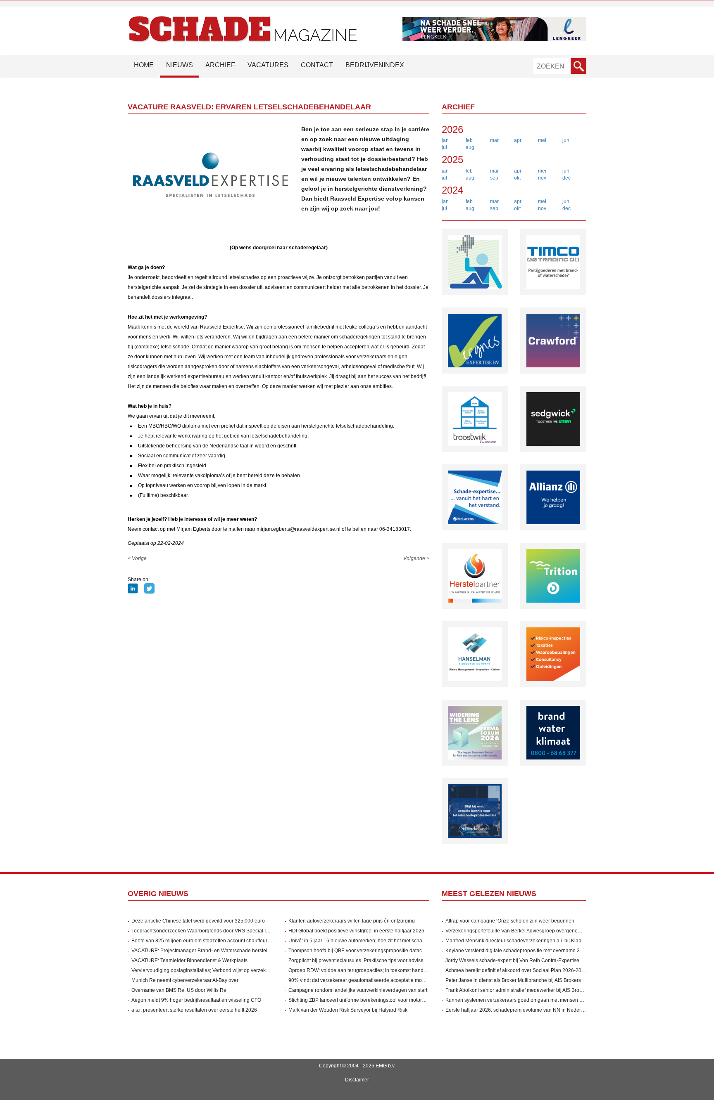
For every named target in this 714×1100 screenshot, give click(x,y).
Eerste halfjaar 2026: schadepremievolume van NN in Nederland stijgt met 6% (533, 1010)
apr (517, 140)
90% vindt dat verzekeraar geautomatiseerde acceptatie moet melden (366, 980)
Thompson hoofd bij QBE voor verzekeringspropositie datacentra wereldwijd (373, 950)
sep (494, 178)
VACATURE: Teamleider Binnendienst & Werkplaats (189, 960)
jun (565, 140)
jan (445, 140)
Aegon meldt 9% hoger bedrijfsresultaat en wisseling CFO (196, 1000)
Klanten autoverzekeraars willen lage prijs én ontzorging (351, 921)
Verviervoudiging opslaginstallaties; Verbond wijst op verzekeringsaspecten (215, 970)
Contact (317, 65)
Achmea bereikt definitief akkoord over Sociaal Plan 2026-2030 (516, 970)
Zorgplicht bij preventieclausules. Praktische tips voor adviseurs (359, 960)
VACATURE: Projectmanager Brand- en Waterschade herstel (199, 950)
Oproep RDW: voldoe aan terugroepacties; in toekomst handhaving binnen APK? (378, 970)
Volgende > (416, 558)
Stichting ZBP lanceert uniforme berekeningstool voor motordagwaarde (367, 1000)
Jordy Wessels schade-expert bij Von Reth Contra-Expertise (512, 960)
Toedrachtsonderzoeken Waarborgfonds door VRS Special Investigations (213, 931)
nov (542, 178)
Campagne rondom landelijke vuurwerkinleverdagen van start (357, 990)
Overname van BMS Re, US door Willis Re (178, 990)
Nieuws (179, 65)
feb (469, 140)
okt (517, 178)
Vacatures (268, 65)
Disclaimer (357, 1080)
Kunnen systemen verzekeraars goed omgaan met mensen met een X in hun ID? (535, 1000)
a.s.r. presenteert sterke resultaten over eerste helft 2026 (194, 1010)
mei (542, 140)
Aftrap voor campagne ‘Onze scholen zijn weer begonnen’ (510, 921)
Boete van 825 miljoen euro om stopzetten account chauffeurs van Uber (211, 941)
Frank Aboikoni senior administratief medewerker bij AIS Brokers (517, 990)
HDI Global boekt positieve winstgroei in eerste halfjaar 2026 (356, 931)
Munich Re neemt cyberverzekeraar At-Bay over (184, 980)
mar (494, 140)
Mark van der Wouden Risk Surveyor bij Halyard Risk (347, 1010)
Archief (220, 65)
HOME (144, 65)
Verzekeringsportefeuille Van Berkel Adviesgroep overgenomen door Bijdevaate (534, 931)
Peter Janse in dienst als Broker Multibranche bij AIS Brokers (513, 980)
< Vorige (137, 558)
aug (470, 147)
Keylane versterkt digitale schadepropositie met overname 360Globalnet (526, 950)
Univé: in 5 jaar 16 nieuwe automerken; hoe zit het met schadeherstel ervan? (374, 941)
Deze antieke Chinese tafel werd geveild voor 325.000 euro (198, 921)
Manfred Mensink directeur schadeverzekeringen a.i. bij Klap (513, 941)
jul (444, 147)
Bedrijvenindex (374, 65)
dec (566, 178)
